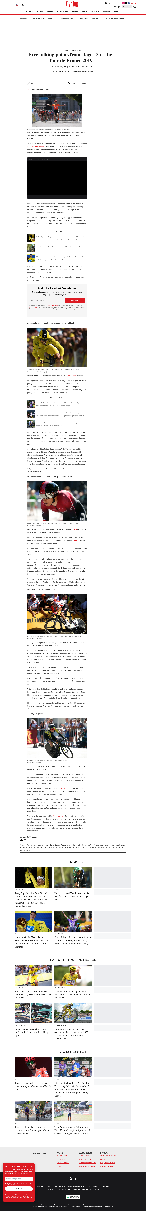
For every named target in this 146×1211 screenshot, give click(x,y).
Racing (40, 12)
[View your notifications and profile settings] (23, 5)
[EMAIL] (25, 840)
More (116, 12)
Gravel (85, 12)
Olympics (60, 1166)
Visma (74, 540)
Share (32, 83)
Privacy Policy (25, 1196)
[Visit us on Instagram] (123, 3)
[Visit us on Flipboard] (135, 3)
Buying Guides (62, 12)
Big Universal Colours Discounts (42, 18)
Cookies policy (104, 1186)
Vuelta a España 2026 (66, 18)
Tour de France (76, 50)
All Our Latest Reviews (108, 1155)
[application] (57, 178)
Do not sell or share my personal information (80, 1189)
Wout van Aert (58, 816)
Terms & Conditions (17, 1197)
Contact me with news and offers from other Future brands (19, 1184)
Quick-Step (71, 376)
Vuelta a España (63, 1163)
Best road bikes (84, 1155)
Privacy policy (91, 1186)
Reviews (50, 12)
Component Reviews (107, 1163)
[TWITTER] (22, 840)
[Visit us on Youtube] (132, 3)
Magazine (95, 12)
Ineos (75, 529)
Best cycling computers (87, 1166)
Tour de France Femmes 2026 (114, 18)
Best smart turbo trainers (87, 1163)
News (31, 12)
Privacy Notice (33, 307)
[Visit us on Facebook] (129, 3)
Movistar (61, 788)
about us (39, 1186)
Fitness (75, 12)
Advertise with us (54, 1189)
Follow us (72, 83)
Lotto (51, 650)
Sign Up (18, 1189)
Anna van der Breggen (36, 146)
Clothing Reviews (106, 1166)
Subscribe (126, 7)
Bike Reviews (105, 1159)
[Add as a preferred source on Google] (73, 1197)
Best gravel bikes (85, 1159)
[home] (26, 12)
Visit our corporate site (98, 1205)
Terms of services (53, 305)
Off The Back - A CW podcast (89, 18)
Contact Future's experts (54, 1186)
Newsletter (83, 83)
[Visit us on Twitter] (126, 3)
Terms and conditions (75, 1186)
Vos (28, 89)
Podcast (106, 12)
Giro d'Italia (61, 1159)
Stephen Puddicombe (63, 71)
